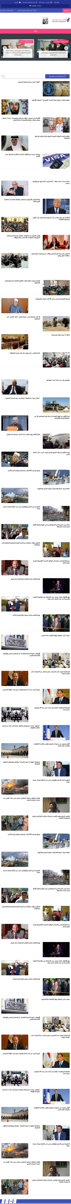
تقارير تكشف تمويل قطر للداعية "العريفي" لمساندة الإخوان (29, 10)
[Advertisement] (37, 65)
